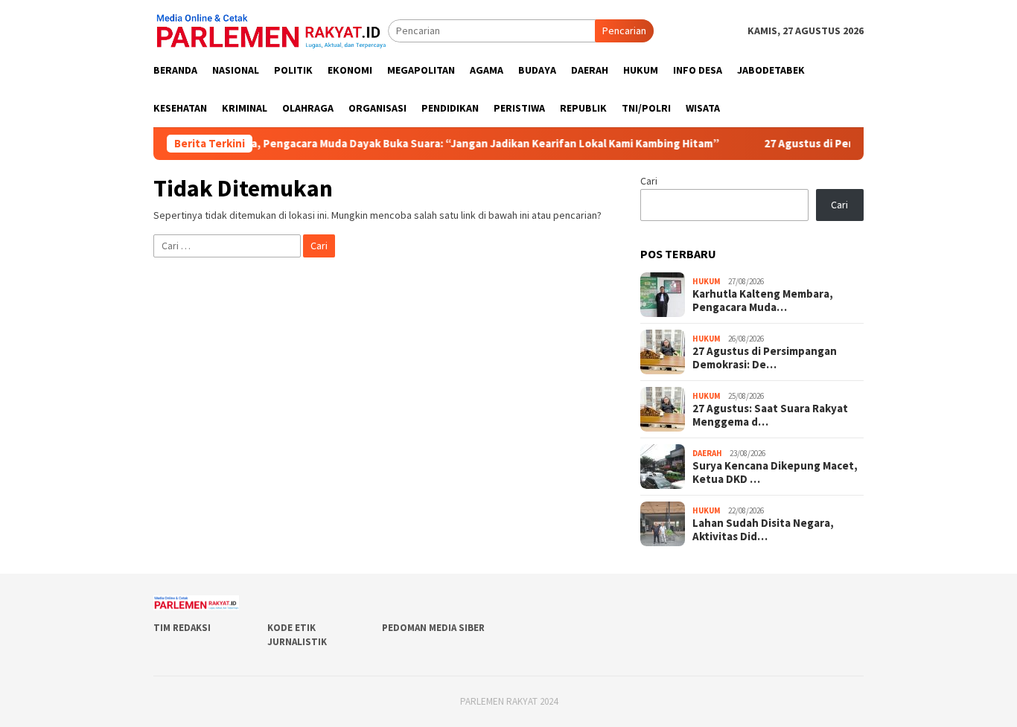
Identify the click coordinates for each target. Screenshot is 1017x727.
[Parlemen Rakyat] (270, 29)
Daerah (707, 453)
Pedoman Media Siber (433, 627)
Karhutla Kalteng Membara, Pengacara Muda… (762, 300)
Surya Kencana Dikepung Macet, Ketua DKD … (775, 472)
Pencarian (624, 30)
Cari (648, 181)
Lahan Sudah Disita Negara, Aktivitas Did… (763, 529)
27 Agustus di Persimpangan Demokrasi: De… (764, 358)
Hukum (706, 281)
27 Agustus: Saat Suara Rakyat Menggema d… (770, 415)
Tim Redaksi (182, 627)
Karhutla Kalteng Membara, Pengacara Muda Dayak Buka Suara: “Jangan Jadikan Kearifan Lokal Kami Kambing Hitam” (399, 143)
